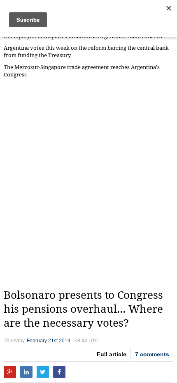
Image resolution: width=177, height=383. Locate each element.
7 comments (152, 354)
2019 (64, 341)
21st (53, 341)
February (37, 341)
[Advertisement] (88, 187)
